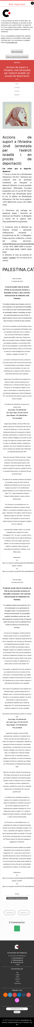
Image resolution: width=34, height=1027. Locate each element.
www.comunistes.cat (18, 958)
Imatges (18, 974)
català (5, 258)
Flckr (17, 1000)
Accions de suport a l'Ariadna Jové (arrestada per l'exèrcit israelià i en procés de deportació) (17, 150)
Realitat (17, 95)
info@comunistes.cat (17, 960)
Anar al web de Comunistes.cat (17, 56)
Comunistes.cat (11, 42)
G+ (15, 995)
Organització (17, 983)
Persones (17, 979)
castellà (12, 258)
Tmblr (24, 995)
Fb (19, 995)
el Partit (17, 87)
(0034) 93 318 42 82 (18, 962)
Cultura (17, 91)
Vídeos (17, 977)
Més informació (17, 51)
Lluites (17, 981)
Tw (10, 995)
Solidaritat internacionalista (17, 898)
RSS (5, 995)
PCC (17, 84)
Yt (28, 995)
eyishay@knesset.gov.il (12, 244)
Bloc (17, 972)
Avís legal (25, 1022)
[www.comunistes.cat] (17, 947)
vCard (17, 964)
